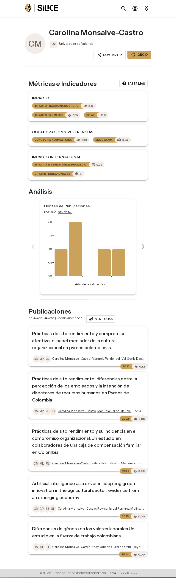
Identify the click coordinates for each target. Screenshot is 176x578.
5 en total (65, 212)
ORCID (139, 54)
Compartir (109, 55)
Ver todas (101, 319)
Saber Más (133, 83)
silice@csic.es (129, 573)
